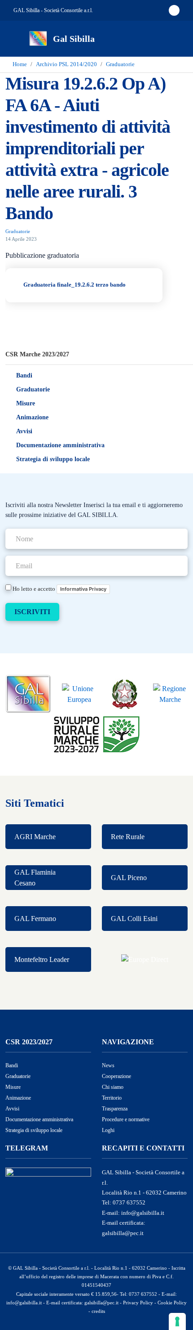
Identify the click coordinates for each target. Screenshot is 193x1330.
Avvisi (24, 431)
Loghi (108, 1130)
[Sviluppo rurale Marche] (97, 733)
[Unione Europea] (79, 693)
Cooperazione (116, 1076)
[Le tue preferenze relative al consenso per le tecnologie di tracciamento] (177, 1321)
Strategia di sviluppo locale (53, 459)
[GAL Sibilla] (28, 693)
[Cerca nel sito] (174, 38)
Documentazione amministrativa (60, 445)
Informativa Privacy (83, 589)
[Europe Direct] (145, 959)
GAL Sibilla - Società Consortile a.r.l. (53, 10)
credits (98, 1311)
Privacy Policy (138, 1302)
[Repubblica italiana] (124, 693)
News (108, 1065)
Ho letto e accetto (58, 588)
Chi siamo (112, 1087)
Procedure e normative (125, 1119)
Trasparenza (114, 1108)
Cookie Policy (172, 1302)
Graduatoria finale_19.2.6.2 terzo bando (75, 285)
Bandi (24, 375)
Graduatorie (33, 389)
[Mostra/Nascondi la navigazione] (18, 37)
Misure (25, 403)
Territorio (112, 1098)
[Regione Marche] (170, 693)
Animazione (32, 417)
